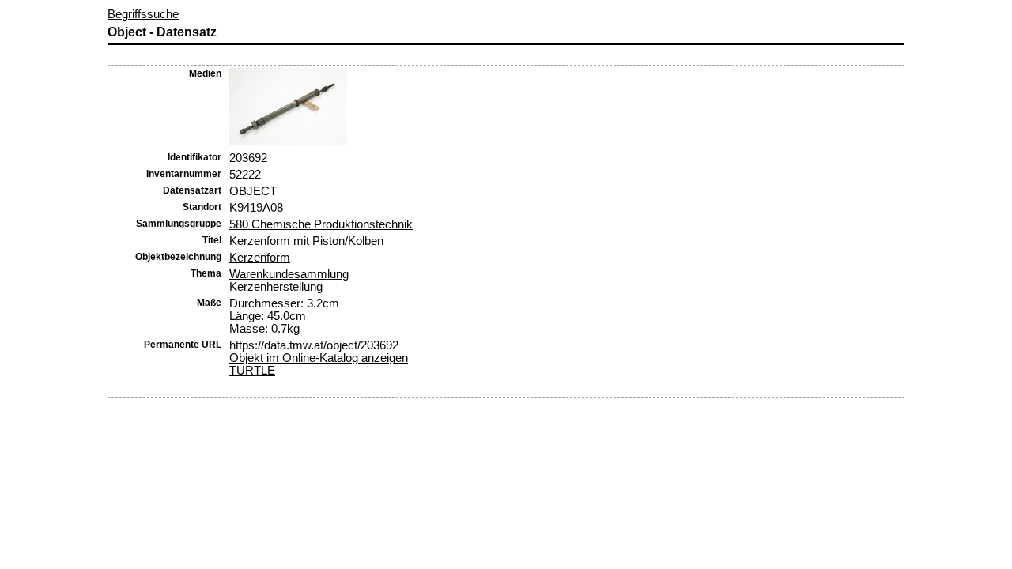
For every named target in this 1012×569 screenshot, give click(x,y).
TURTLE (252, 370)
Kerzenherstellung (276, 287)
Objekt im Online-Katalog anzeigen (318, 358)
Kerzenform (259, 257)
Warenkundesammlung (289, 274)
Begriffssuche (143, 14)
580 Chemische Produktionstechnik (321, 224)
